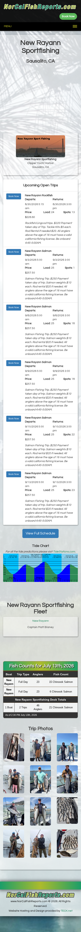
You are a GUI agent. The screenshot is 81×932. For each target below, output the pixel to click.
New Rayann (40, 620)
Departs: (30, 199)
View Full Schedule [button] (40, 533)
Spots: (67, 212)
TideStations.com (64, 551)
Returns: (58, 199)
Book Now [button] (13, 196)
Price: (28, 212)
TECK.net (67, 910)
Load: (47, 212)
